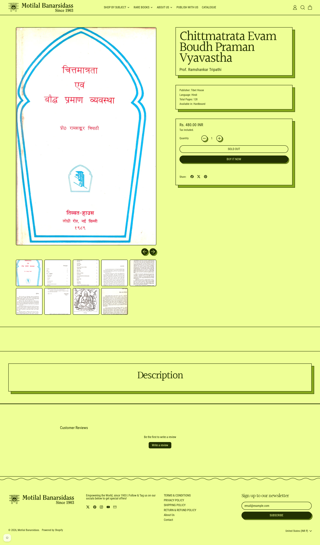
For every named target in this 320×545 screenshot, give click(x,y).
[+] (219, 138)
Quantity (184, 138)
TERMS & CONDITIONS (177, 495)
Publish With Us (187, 7)
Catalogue (209, 7)
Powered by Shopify (52, 530)
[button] (302, 7)
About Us (169, 515)
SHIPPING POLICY (175, 505)
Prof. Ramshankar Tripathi (201, 69)
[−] (204, 138)
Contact (168, 519)
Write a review (160, 445)
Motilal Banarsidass (28, 530)
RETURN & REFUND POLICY (180, 510)
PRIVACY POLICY (174, 500)
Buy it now (234, 159)
